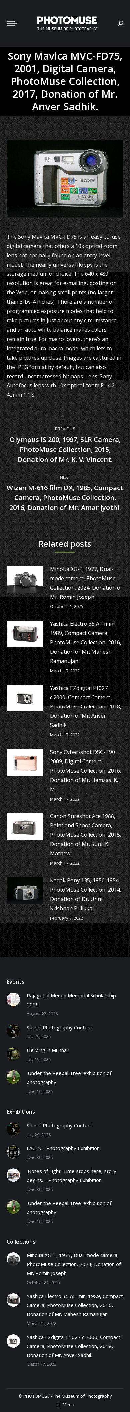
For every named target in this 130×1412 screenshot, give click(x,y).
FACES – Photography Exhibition (63, 1148)
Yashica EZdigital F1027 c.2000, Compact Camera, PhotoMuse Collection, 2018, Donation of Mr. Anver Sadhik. (85, 706)
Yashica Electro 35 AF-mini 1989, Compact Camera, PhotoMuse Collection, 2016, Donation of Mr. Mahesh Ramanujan (85, 642)
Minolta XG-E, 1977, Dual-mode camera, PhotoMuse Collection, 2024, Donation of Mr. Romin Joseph (86, 582)
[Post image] (25, 579)
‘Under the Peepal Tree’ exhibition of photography (69, 1077)
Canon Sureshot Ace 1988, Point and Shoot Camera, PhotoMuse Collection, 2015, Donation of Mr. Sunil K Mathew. (85, 835)
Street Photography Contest (59, 1027)
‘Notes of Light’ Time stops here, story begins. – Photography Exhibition (71, 1175)
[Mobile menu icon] (12, 23)
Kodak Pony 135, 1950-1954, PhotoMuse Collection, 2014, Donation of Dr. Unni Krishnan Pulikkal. (85, 894)
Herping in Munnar (48, 1050)
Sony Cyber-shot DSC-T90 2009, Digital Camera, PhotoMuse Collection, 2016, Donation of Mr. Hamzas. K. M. (85, 770)
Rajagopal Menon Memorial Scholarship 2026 (71, 1000)
